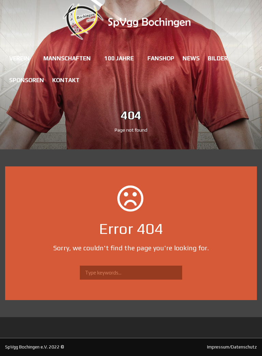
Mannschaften (67, 58)
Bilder (218, 58)
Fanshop (160, 58)
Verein (19, 58)
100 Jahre (119, 58)
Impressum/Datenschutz (232, 347)
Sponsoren (26, 80)
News (191, 58)
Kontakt (65, 80)
